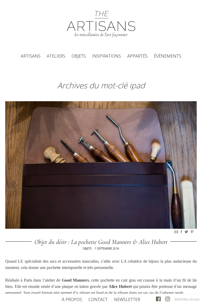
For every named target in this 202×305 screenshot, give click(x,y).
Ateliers (56, 56)
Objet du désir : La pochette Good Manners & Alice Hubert (101, 242)
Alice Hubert (120, 286)
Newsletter (127, 299)
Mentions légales (187, 299)
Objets (79, 56)
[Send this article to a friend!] (176, 231)
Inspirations (106, 56)
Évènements (167, 56)
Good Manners (75, 280)
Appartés (137, 56)
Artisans (31, 56)
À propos (72, 299)
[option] (101, 165)
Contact (98, 299)
